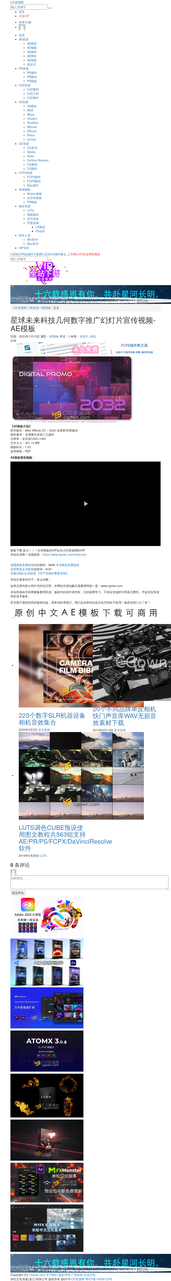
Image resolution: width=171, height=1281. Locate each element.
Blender (32, 127)
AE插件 (32, 52)
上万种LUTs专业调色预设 (83, 254)
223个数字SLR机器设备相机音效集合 (52, 718)
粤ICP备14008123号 (98, 1279)
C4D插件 (33, 98)
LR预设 (40, 227)
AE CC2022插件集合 (52, 254)
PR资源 (24, 68)
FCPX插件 (34, 177)
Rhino (31, 135)
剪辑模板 (24, 189)
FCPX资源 (25, 173)
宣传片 (84, 336)
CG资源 (24, 143)
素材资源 (24, 206)
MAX (30, 110)
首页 (22, 12)
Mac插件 (33, 185)
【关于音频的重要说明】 (53, 573)
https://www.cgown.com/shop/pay (64, 554)
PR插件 (32, 72)
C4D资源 (24, 85)
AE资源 (23, 39)
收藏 (13, 340)
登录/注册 (25, 22)
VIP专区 (24, 248)
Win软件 (32, 239)
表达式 (31, 64)
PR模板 (32, 81)
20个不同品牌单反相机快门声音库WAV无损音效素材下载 (124, 715)
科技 (93, 336)
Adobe (31, 152)
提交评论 (18, 893)
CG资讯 (32, 148)
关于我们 (52, 1275)
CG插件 (32, 168)
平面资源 (33, 223)
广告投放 (77, 1275)
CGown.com (37, 1275)
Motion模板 (34, 193)
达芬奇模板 (34, 198)
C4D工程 (33, 93)
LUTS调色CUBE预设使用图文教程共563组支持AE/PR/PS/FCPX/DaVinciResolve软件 (65, 837)
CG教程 (32, 164)
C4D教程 (33, 89)
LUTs (30, 210)
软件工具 (24, 235)
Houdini (32, 118)
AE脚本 (32, 56)
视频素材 (33, 214)
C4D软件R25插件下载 (24, 254)
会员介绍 (89, 1275)
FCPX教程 (34, 181)
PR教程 (32, 77)
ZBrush (32, 131)
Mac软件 (33, 244)
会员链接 (22, 569)
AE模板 (32, 47)
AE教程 (32, 43)
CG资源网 (17, 2)
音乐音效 (33, 218)
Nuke (30, 156)
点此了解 (142, 602)
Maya (30, 114)
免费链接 (22, 565)
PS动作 (40, 231)
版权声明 (64, 1275)
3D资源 (23, 102)
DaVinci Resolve (38, 160)
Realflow (32, 123)
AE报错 (32, 60)
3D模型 (32, 106)
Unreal (31, 139)
